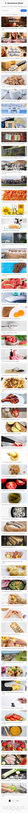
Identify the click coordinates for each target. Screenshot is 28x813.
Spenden (10, 808)
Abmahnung (22, 808)
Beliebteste (15, 14)
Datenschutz (12, 809)
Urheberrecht (16, 808)
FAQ (8, 809)
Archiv (18, 806)
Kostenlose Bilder (15, 3)
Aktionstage (5, 808)
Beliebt (14, 806)
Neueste (20, 14)
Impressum (19, 809)
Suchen (23, 10)
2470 (18, 800)
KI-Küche (22, 806)
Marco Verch (9, 806)
